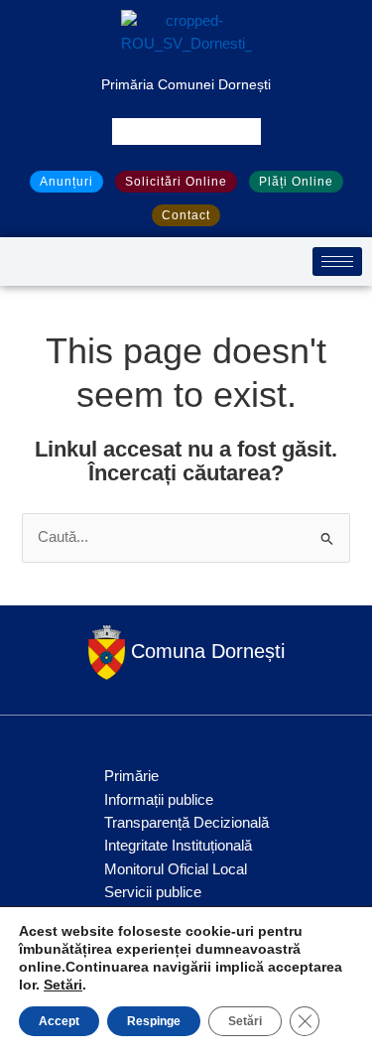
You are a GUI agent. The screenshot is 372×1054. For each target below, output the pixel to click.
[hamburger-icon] (337, 261)
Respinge (154, 1021)
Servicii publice (152, 892)
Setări (63, 984)
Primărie (131, 776)
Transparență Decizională (186, 823)
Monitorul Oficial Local (175, 869)
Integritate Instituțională (178, 846)
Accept (59, 1021)
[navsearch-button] (186, 131)
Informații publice (158, 800)
